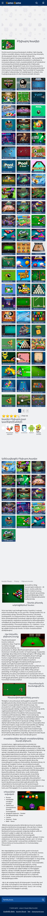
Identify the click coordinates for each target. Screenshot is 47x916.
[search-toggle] (36, 3)
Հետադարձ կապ (38, 911)
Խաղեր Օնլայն (21, 911)
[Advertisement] (20, 22)
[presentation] (3, 428)
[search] (43, 899)
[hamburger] (3, 3)
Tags (29, 911)
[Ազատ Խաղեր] (13, 3)
